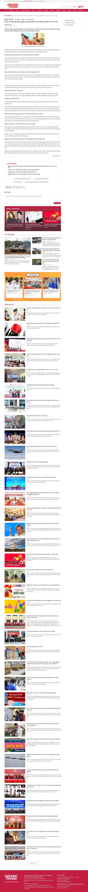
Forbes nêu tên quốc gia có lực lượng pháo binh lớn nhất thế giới (51, 249)
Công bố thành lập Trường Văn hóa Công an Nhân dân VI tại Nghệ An (43, 770)
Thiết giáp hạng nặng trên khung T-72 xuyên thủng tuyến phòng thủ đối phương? (17, 256)
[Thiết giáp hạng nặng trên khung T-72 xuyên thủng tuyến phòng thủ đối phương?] (18, 245)
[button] (58, 208)
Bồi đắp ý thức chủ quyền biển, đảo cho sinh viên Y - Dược (42, 369)
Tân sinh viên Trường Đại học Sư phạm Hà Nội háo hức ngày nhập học (43, 678)
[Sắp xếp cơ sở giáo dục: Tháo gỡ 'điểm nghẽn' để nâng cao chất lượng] (14, 283)
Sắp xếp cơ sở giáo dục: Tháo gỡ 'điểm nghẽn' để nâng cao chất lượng (14, 292)
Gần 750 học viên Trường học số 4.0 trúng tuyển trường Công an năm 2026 (44, 786)
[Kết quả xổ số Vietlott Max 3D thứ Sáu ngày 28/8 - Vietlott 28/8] (52, 217)
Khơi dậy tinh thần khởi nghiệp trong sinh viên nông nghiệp (43, 800)
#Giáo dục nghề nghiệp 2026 (38, 15)
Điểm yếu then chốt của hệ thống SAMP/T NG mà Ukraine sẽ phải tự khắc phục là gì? (43, 539)
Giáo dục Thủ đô (80, 7)
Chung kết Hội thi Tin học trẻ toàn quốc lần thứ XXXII (41, 477)
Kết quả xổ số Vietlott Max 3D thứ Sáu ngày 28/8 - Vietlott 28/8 (52, 225)
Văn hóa (75, 10)
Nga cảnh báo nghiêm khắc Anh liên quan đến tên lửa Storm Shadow (43, 524)
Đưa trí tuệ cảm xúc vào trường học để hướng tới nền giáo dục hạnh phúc (44, 709)
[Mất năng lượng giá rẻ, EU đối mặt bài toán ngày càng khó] (32, 283)
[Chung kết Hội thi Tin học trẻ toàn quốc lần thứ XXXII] (15, 483)
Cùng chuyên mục (13, 209)
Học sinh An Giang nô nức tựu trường (37, 415)
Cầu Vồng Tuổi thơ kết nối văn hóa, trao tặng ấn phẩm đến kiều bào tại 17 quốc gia (44, 847)
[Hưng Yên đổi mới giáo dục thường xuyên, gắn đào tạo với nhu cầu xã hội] (15, 345)
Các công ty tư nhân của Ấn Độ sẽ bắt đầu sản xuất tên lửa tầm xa (43, 401)
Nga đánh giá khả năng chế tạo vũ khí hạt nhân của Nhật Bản (43, 323)
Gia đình (23, 19)
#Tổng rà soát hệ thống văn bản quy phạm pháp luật (21, 15)
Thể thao (81, 10)
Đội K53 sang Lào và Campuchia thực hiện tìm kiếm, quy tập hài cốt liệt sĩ (44, 878)
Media (69, 10)
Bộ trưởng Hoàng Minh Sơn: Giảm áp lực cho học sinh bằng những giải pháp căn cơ (43, 493)
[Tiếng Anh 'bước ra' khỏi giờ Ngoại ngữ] (15, 468)
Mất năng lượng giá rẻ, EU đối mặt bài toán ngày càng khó (32, 291)
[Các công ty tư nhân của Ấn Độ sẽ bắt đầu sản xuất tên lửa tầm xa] (15, 406)
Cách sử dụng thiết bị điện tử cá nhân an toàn (36, 182)
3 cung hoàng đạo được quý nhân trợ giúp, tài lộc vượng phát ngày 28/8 (15, 226)
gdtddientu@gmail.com (40, 1)
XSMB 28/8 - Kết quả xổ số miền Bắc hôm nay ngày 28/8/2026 (43, 585)
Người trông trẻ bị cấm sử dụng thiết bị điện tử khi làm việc (24, 174)
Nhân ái (52, 10)
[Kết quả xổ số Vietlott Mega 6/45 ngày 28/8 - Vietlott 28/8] (33, 217)
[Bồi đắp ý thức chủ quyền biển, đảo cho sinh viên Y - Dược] (15, 375)
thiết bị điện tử (17, 182)
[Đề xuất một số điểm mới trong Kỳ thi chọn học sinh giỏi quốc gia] (15, 314)
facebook (14, 187)
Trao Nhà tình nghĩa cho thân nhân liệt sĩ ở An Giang (41, 631)
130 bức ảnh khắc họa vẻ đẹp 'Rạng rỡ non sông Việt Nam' (42, 816)
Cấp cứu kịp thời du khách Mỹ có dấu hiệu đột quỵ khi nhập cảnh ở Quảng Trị (43, 724)
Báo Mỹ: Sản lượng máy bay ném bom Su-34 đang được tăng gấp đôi (43, 755)
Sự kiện (8, 15)
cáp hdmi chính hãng (69, 24)
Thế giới (58, 10)
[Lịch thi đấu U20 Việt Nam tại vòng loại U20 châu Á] (51, 283)
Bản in (20, 187)
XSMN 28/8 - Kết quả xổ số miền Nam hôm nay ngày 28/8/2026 (43, 739)
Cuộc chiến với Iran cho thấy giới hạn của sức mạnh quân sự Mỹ (43, 832)
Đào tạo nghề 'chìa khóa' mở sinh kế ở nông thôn (40, 569)
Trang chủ (6, 10)
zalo (17, 187)
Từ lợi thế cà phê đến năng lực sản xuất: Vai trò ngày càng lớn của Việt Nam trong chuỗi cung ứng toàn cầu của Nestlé (43, 662)
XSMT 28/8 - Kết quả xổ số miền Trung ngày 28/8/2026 (41, 693)
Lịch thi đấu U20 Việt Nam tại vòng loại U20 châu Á (51, 291)
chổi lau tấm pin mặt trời (70, 22)
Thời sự (17, 10)
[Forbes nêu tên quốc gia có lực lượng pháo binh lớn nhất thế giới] (36, 251)
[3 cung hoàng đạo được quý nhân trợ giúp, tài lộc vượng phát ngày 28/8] (15, 217)
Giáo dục (11, 10)
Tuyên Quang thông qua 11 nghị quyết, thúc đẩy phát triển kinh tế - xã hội (44, 508)
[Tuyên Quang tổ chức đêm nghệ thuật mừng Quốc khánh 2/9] (15, 437)
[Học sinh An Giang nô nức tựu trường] (15, 422)
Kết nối (33, 10)
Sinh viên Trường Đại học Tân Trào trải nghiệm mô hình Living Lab (43, 354)
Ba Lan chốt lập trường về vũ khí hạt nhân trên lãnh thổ (42, 446)
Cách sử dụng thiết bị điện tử (41, 178)
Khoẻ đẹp (17, 19)
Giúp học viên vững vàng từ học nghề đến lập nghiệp (41, 862)
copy (23, 187)
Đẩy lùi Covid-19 (30, 19)
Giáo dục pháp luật (25, 10)
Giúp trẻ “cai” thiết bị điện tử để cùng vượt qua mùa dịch (23, 169)
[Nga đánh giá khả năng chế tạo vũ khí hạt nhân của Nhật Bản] (15, 329)
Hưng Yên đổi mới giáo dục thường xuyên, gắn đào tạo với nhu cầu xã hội (43, 339)
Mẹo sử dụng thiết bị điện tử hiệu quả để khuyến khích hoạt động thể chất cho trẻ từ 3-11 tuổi (32, 167)
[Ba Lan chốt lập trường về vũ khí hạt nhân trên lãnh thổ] (15, 452)
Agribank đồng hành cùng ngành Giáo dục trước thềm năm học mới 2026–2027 (43, 616)
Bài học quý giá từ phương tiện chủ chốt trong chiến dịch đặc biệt (50, 261)
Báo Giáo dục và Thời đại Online (12, 5)
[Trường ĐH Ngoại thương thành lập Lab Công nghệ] (15, 391)
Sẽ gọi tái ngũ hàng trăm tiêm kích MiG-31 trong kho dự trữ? (51, 238)
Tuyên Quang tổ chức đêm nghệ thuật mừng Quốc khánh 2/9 (43, 431)
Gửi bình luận (57, 203)
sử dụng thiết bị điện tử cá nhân (22, 178)
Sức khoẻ (64, 10)
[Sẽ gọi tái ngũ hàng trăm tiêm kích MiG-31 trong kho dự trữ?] (36, 240)
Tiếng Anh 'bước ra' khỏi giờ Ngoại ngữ (37, 462)
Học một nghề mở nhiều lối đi (34, 646)
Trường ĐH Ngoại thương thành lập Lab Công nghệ (40, 385)
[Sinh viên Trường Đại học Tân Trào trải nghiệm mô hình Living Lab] (15, 360)
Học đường (45, 10)
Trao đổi (39, 10)
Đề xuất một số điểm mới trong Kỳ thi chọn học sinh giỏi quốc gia (44, 308)
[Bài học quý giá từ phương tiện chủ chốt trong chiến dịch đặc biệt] (36, 262)
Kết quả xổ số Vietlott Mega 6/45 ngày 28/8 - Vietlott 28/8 (33, 225)
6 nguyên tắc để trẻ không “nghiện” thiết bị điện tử (22, 172)
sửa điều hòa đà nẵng (69, 20)
